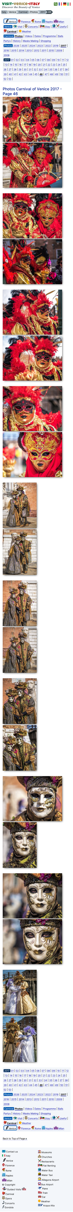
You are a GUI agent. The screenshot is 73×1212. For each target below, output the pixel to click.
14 (11, 64)
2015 (13, 50)
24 (59, 64)
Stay (47, 26)
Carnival (9, 1194)
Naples (49, 21)
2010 (51, 50)
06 (38, 60)
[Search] (56, 4)
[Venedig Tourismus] (65, 4)
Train (45, 1192)
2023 (40, 45)
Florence (26, 21)
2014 (21, 50)
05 (32, 60)
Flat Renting (49, 1165)
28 (15, 69)
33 (40, 69)
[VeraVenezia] (69, 4)
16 (20, 64)
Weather (26, 31)
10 (58, 60)
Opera (8, 1198)
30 (25, 69)
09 (53, 60)
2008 (6, 55)
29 (20, 69)
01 (12, 60)
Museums (46, 1152)
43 (25, 74)
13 (6, 64)
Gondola (9, 1207)
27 (10, 69)
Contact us (12, 1151)
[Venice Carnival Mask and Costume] (36, 120)
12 (67, 60)
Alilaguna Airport (50, 1179)
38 (66, 69)
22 (49, 64)
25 (64, 64)
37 (61, 69)
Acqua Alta (48, 1205)
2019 (55, 45)
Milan (61, 21)
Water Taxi (47, 1175)
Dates (37, 36)
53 (9, 78)
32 (35, 69)
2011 (43, 50)
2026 (16, 45)
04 (27, 60)
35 (50, 69)
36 (55, 69)
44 (30, 74)
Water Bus (47, 1170)
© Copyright (8, 1184)
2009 (59, 50)
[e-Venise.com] (60, 4)
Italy (8, 1155)
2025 (24, 45)
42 (20, 74)
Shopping (46, 41)
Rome (38, 21)
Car (43, 1197)
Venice (9, 1160)
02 (17, 60)
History (17, 41)
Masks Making (30, 41)
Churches (47, 1157)
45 (35, 74)
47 (46, 74)
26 (5, 69)
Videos (28, 36)
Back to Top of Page (14, 1138)
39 (5, 74)
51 (66, 74)
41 (15, 74)
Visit (20, 26)
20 (39, 64)
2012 (36, 50)
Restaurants (47, 1161)
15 (16, 64)
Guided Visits (14, 1189)
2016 (6, 50)
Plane (45, 1188)
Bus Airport (47, 1184)
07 (43, 60)
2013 (29, 50)
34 (45, 69)
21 (44, 64)
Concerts (33, 26)
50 (61, 74)
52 (5, 78)
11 (63, 60)
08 (48, 60)
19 (34, 64)
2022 (48, 45)
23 (53, 64)
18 (30, 64)
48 (51, 74)
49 (56, 74)
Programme (49, 36)
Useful (63, 26)
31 (30, 69)
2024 (32, 45)
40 (10, 74)
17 (25, 64)
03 (22, 60)
